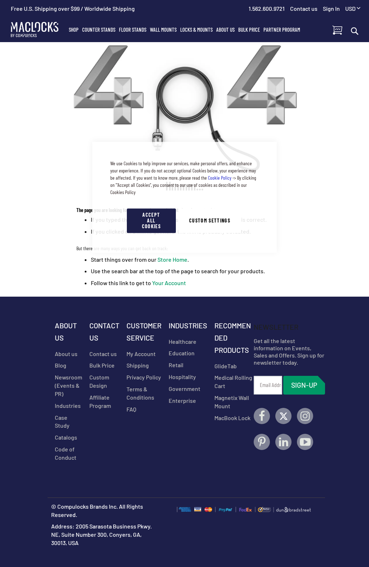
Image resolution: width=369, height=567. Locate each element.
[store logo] (39, 29)
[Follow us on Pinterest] (262, 442)
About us (66, 353)
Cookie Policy (219, 178)
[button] (352, 9)
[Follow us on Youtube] (305, 442)
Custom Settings (209, 220)
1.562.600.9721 (267, 8)
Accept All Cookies (151, 220)
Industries (68, 405)
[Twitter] (283, 416)
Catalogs (66, 437)
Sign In (331, 8)
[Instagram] (305, 416)
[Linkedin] (283, 442)
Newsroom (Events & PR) (68, 385)
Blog (60, 365)
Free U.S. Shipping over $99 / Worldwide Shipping (73, 8)
